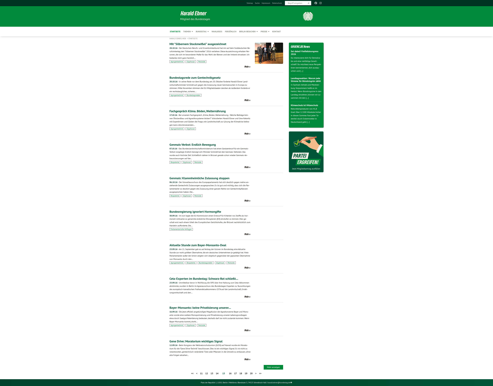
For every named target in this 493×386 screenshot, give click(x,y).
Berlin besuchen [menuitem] (247, 31)
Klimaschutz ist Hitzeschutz (304, 105)
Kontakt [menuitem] (276, 31)
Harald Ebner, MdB (177, 38)
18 (240, 373)
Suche (257, 3)
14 (217, 373)
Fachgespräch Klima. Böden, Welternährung (197, 111)
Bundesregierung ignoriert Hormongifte (195, 212)
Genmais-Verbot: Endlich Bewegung (192, 145)
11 (201, 373)
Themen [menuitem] (187, 31)
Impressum (266, 3)
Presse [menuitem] (264, 31)
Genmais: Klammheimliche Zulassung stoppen (199, 178)
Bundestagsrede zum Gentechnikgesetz (195, 78)
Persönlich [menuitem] (230, 31)
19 (246, 373)
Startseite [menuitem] (241, 1)
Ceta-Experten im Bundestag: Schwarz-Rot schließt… (203, 279)
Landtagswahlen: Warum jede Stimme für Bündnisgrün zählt (306, 80)
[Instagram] (320, 3)
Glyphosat (191, 61)
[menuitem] (250, 3)
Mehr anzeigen (273, 367)
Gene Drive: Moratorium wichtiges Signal (195, 341)
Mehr (246, 66)
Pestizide (201, 61)
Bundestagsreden (193, 95)
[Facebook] (315, 3)
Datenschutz (277, 3)
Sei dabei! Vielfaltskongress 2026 (304, 53)
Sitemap (250, 3)
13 (212, 373)
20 (251, 373)
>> (260, 373)
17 (235, 373)
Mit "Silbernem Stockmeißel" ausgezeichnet (197, 44)
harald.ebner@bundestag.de (279, 382)
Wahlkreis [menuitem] (217, 31)
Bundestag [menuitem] (201, 31)
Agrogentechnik (177, 61)
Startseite (193, 38)
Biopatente (175, 162)
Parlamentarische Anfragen (181, 229)
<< (192, 373)
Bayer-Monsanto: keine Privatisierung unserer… (200, 308)
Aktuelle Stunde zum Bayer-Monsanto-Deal (197, 245)
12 (206, 373)
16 (230, 373)
